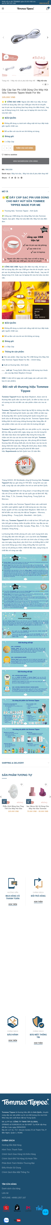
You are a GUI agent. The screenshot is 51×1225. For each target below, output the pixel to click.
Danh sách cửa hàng (11, 1189)
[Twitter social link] (12, 177)
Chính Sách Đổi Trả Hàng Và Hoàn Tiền (19, 1159)
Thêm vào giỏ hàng (24, 148)
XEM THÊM (12, 904)
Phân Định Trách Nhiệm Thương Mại (18, 1163)
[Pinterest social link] (15, 177)
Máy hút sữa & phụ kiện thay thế (23, 81)
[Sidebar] (3, 370)
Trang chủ (6, 81)
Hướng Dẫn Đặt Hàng (11, 1145)
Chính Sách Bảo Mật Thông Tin (15, 1172)
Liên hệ (5, 1193)
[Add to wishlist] (21, 784)
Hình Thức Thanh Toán (12, 1150)
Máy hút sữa (42, 81)
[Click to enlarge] (6, 56)
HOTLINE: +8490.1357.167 (14, 1198)
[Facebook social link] (9, 177)
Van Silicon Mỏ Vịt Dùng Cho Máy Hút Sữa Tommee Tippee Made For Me (37, 808)
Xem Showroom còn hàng (25, 161)
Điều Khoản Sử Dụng (11, 1168)
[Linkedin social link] (18, 177)
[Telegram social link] (21, 177)
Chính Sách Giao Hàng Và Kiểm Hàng (19, 1154)
